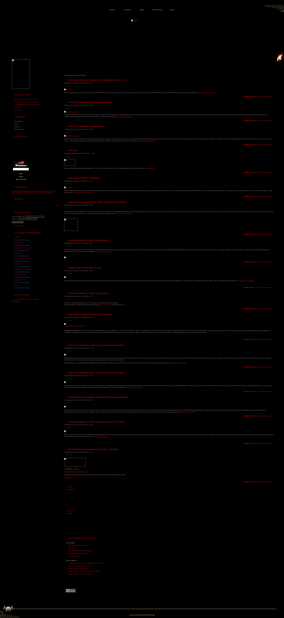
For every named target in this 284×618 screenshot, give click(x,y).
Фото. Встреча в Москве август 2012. (25, 99)
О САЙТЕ (172, 10)
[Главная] (134, 20)
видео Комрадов (39, 191)
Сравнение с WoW (20, 280)
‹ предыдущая (70, 489)
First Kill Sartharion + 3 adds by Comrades (88, 293)
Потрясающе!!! (19, 242)
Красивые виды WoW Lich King (77, 568)
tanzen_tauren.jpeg (74, 556)
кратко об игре (28, 192)
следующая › (70, 510)
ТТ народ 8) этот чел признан (23, 269)
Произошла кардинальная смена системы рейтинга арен (96, 373)
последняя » (70, 513)
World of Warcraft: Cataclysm (20, 191)
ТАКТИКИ (127, 10)
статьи (45, 192)
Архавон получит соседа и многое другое (88, 240)
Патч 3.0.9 (73, 150)
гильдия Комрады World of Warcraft (142, 615)
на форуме (151, 168)
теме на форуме (105, 305)
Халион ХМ (17, 110)
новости (35, 192)
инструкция (67, 478)
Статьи (16, 124)
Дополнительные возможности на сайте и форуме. (93, 449)
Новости (17, 127)
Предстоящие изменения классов (84, 268)
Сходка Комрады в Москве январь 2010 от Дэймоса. (84, 571)
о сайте (40, 192)
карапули (20, 192)
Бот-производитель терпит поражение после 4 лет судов (96, 422)
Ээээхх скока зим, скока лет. (23, 248)
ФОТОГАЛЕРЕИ (157, 10)
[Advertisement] (103, 64)
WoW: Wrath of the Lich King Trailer (78, 553)
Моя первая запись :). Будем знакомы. (26, 102)
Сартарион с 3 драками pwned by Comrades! (90, 314)
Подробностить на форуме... (83, 192)
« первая (69, 487)
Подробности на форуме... (207, 92)
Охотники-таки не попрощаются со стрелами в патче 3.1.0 (97, 80)
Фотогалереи (18, 121)
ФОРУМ (112, 10)
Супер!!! (16, 237)
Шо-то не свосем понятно (22, 258)
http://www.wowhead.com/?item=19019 (76, 472)
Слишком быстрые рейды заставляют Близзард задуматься (98, 397)
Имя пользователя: (18, 216)
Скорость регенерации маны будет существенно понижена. (97, 202)
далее (57, 205)
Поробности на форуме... (124, 213)
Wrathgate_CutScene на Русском (78, 545)
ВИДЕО (142, 10)
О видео (16, 285)
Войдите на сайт (249, 96)
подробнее (15, 301)
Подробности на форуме (187, 412)
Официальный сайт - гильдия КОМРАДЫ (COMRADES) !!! (86, 563)
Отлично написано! (20, 274)
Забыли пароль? (19, 226)
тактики (50, 192)
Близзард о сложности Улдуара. (84, 178)
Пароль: (15, 219)
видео (31, 191)
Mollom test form (19, 129)
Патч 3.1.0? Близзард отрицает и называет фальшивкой (96, 345)
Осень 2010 (18, 107)
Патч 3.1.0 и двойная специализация (86, 126)
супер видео (18, 253)
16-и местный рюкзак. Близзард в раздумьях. (90, 102)
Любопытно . (18, 264)
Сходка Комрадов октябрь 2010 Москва (26, 104)
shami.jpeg (71, 548)
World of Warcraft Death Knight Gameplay (80, 551)
